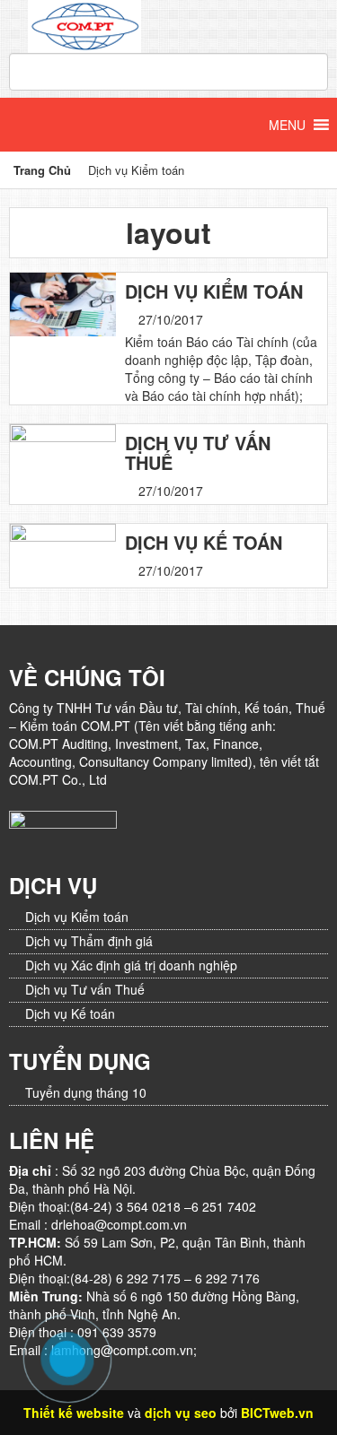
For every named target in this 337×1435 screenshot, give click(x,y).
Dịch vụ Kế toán (70, 1013)
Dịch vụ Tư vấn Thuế (85, 989)
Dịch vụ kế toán (203, 542)
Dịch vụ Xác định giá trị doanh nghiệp (131, 965)
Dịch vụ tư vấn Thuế (197, 453)
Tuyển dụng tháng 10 (85, 1092)
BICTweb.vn (277, 1413)
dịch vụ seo (181, 1413)
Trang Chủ (42, 169)
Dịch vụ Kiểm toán (214, 291)
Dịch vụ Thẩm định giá (89, 941)
